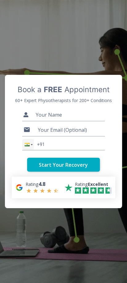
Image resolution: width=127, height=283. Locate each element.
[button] (28, 144)
